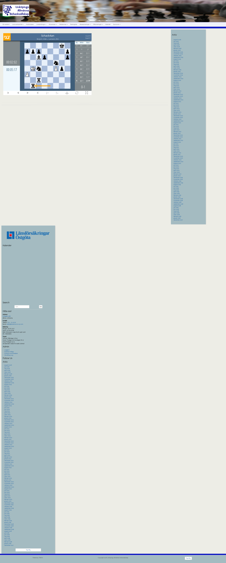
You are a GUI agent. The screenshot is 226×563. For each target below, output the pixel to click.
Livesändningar (40, 24)
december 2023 (178, 94)
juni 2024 (176, 84)
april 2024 (176, 87)
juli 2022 (176, 124)
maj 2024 (176, 85)
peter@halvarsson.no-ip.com (15, 324)
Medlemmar (63, 24)
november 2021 (178, 137)
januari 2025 (177, 71)
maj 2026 (176, 43)
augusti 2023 (177, 101)
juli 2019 (176, 186)
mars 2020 (177, 172)
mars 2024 (177, 89)
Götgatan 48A (7, 316)
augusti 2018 (177, 205)
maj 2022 (176, 128)
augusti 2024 (177, 80)
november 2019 (178, 179)
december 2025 (178, 52)
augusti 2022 (177, 122)
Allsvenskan (52, 24)
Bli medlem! (6, 24)
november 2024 (178, 75)
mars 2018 (177, 214)
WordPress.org (8, 355)
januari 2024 (177, 92)
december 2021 (178, 135)
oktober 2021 (177, 138)
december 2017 (178, 220)
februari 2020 (177, 174)
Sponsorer (116, 24)
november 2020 (178, 158)
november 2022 (178, 117)
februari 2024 (177, 91)
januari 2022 (177, 133)
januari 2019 (177, 197)
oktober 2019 (177, 181)
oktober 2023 (177, 98)
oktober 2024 (177, 76)
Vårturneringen (97, 24)
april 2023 (176, 108)
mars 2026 (177, 46)
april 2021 (176, 149)
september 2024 (178, 78)
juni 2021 (176, 145)
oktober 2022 (177, 119)
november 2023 (178, 96)
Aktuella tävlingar (85, 24)
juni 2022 (176, 126)
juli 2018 (176, 207)
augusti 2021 (177, 142)
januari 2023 (177, 114)
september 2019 (178, 183)
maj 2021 (176, 147)
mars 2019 (177, 193)
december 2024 (178, 73)
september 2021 (178, 140)
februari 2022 (177, 131)
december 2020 (178, 156)
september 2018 (178, 204)
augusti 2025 (177, 59)
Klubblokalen (30, 24)
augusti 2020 (177, 163)
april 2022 (176, 130)
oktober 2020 (178, 160)
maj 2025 (176, 64)
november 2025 (178, 54)
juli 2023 (176, 103)
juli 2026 (176, 41)
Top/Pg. (28, 550)
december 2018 (178, 198)
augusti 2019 (177, 184)
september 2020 (178, 161)
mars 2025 (177, 68)
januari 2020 (177, 175)
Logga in (6, 350)
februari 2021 (177, 152)
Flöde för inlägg (9, 351)
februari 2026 (177, 48)
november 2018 (178, 200)
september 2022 (178, 121)
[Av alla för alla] (114, 8)
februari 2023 (177, 112)
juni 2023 (176, 105)
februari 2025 (177, 69)
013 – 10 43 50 (12, 322)
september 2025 (178, 57)
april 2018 (176, 213)
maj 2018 (176, 211)
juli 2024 (176, 82)
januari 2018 (177, 218)
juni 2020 (176, 167)
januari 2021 (177, 154)
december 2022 (178, 115)
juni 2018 (176, 209)
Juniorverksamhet (17, 24)
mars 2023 (177, 110)
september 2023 (178, 99)
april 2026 (176, 45)
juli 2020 (176, 165)
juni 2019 (176, 188)
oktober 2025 (177, 55)
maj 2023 (176, 107)
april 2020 (176, 170)
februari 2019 (177, 195)
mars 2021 (177, 151)
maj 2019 (176, 190)
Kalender (108, 24)
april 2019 (176, 191)
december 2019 (178, 177)
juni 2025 (176, 62)
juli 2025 (176, 61)
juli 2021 (176, 144)
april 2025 (176, 66)
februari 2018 (177, 216)
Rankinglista (73, 24)
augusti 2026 (177, 39)
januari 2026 (177, 50)
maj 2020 (176, 168)
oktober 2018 (177, 202)
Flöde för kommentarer (11, 353)
